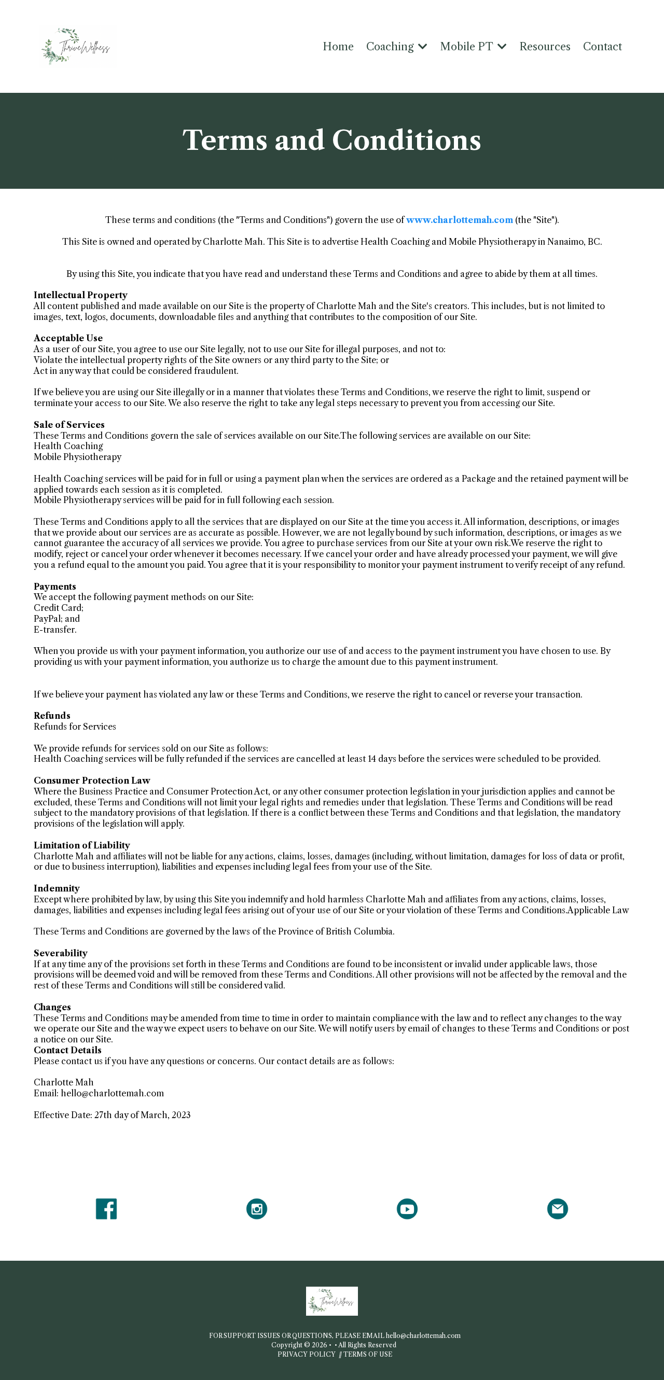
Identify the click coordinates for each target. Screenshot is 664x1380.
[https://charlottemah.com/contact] (557, 1209)
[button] (421, 46)
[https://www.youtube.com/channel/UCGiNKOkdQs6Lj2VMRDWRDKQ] (407, 1209)
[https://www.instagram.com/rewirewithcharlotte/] (256, 1209)
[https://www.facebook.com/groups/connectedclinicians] (106, 1209)
